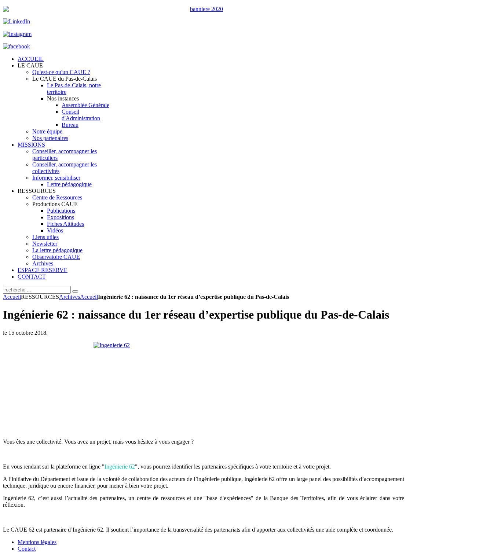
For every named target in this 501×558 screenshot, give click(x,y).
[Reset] (75, 291)
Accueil (12, 297)
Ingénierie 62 (120, 466)
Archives (69, 297)
